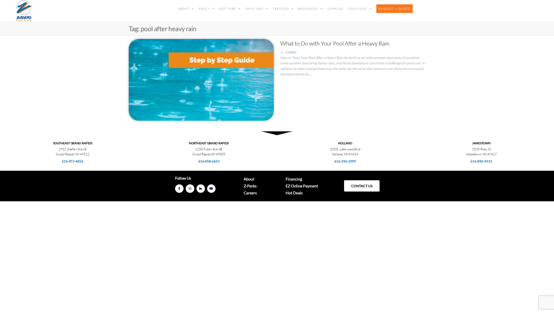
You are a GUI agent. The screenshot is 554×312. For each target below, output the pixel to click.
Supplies (335, 8)
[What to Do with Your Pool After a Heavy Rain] (201, 79)
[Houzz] (200, 188)
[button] (362, 186)
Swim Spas (254, 8)
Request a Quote (394, 8)
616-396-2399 (345, 161)
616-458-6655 (209, 161)
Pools (204, 8)
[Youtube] (211, 188)
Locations (357, 8)
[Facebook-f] (179, 188)
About (184, 8)
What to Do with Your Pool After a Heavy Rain (334, 43)
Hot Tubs (227, 8)
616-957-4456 (72, 161)
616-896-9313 (481, 161)
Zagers (290, 52)
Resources (308, 8)
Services (281, 8)
